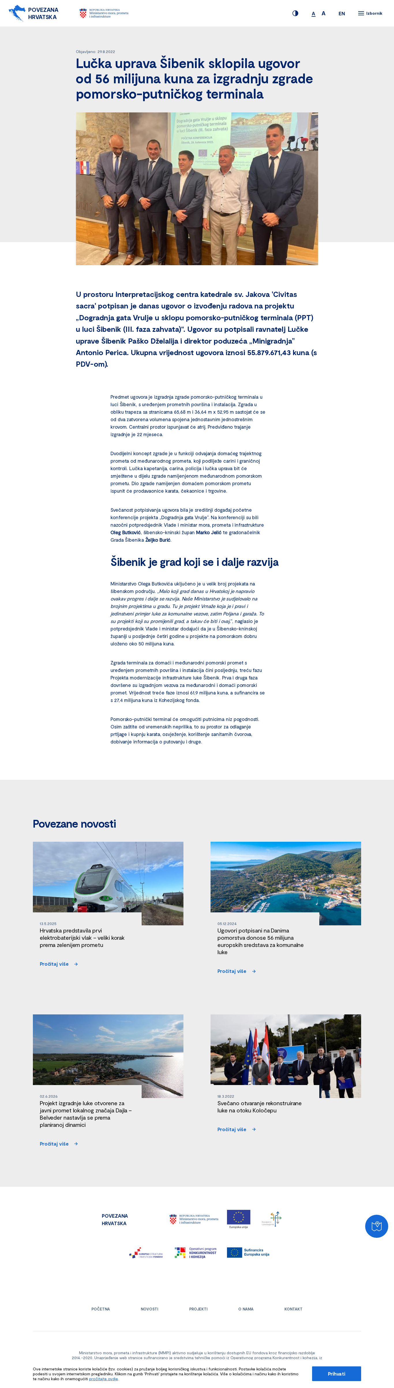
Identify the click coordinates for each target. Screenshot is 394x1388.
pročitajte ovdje (103, 1378)
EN (342, 13)
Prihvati (336, 1373)
